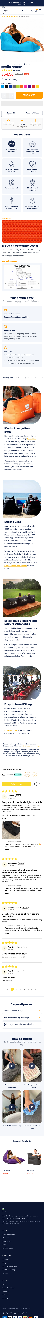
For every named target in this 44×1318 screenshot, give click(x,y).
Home (4, 16)
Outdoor (5, 1238)
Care (18, 377)
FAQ (3, 1285)
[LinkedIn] (15, 1313)
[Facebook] (3, 1313)
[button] (7, 70)
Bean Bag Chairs (8, 1234)
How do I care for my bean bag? (16, 1018)
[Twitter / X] (19, 1313)
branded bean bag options (15, 566)
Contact (5, 1273)
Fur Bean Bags (7, 1248)
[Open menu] (40, 10)
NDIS (4, 1245)
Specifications (30, 377)
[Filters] (34, 784)
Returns (5, 1295)
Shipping (5, 1291)
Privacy (5, 1298)
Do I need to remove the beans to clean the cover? (19, 1025)
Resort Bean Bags (9, 1270)
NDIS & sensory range (31, 746)
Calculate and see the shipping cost (33, 113)
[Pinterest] (23, 1313)
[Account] (31, 10)
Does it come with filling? (13, 1011)
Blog (4, 1263)
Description (8, 377)
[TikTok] (26, 1313)
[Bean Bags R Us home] (6, 10)
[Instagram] (7, 1313)
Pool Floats (6, 1241)
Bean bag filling (10, 731)
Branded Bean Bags (9, 1266)
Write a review (16, 784)
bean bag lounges (12, 16)
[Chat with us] (27, 10)
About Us (5, 1259)
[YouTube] (11, 1313)
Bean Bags (31, 439)
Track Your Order (8, 1288)
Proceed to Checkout (11, 114)
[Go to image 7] (24, 64)
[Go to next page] (36, 989)
